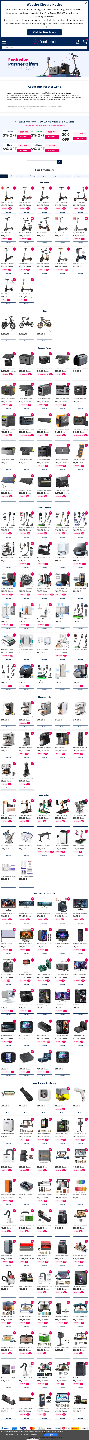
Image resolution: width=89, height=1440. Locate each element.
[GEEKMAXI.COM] (45, 41)
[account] (77, 41)
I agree (51, 1435)
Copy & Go (23, 137)
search (59, 162)
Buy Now (8, 212)
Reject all (32, 1438)
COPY (10, 208)
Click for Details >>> (44, 32)
